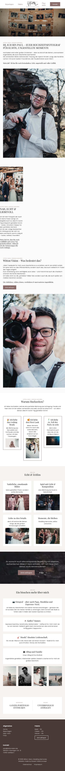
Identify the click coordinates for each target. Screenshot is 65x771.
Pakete (20, 4)
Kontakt (55, 4)
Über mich (44, 4)
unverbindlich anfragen (46, 706)
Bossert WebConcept (39, 761)
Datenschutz (27, 764)
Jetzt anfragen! (41, 738)
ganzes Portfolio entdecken (19, 706)
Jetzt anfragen (9, 287)
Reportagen (9, 4)
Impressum (38, 764)
